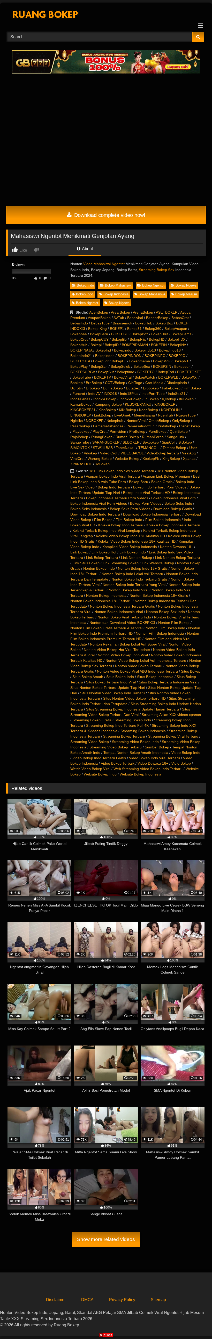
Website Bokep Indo (100, 774)
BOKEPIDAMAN (135, 345)
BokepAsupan (175, 328)
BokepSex (141, 366)
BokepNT (181, 361)
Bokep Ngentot (153, 285)
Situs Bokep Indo (120, 677)
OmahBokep (159, 421)
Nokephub (115, 421)
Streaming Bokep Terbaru (124, 736)
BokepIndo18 (170, 350)
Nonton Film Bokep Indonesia (160, 633)
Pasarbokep (80, 426)
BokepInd (103, 350)
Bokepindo (122, 350)
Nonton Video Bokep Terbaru (138, 666)
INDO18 (110, 393)
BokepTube (81, 377)
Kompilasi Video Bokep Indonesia (129, 547)
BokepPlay (79, 366)
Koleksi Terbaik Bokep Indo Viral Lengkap (106, 530)
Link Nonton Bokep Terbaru (177, 558)
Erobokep (151, 388)
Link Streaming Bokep (121, 563)
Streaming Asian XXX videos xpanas (171, 715)
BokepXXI (189, 377)
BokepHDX (176, 339)
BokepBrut (159, 334)
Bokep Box (164, 323)
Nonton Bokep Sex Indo (165, 612)
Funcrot (78, 393)
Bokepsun (182, 366)
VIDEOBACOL (131, 453)
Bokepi (96, 345)
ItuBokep (186, 399)
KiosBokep (107, 410)
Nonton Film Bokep (174, 622)
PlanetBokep (189, 426)
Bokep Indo (85, 285)
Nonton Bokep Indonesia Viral (118, 612)
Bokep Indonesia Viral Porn (173, 498)
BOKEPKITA (80, 361)
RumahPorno (153, 437)
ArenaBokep (143, 312)
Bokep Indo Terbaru (114, 487)
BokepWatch (145, 377)
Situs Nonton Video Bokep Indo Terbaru (112, 693)
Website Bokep (127, 458)
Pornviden (118, 431)
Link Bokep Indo (132, 552)
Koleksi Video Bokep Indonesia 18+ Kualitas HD (137, 541)
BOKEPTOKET (189, 372)
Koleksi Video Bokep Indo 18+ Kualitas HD (130, 536)
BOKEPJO (177, 356)
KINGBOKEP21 (82, 410)
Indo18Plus (129, 393)
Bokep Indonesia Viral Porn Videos (98, 503)
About (87, 249)
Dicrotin (76, 388)
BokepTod (166, 372)
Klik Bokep (127, 410)
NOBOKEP (94, 421)
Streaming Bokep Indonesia (143, 731)
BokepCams (181, 334)
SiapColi (168, 442)
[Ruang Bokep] (106, 15)
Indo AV (94, 393)
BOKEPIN (159, 345)
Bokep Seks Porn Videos (130, 509)
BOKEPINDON (129, 356)
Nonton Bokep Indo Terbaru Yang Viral (134, 585)
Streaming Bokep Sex (156, 270)
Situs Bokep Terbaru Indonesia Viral (168, 682)
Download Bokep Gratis (172, 509)
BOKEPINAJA (81, 350)
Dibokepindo (176, 383)
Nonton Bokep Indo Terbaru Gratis (139, 579)
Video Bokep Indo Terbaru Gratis (99, 758)
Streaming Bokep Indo (133, 720)
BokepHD (156, 339)
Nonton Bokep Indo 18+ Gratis (143, 568)
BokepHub (78, 345)
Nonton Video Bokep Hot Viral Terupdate (117, 650)
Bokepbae (78, 334)
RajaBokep (79, 437)
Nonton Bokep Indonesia (106, 595)
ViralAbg (189, 453)
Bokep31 (134, 328)
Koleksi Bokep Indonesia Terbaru (173, 525)
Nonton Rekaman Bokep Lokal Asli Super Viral (127, 644)
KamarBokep (81, 404)
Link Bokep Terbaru (102, 558)
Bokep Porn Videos (145, 503)
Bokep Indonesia (115, 294)
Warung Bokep (100, 458)
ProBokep (137, 431)
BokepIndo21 (81, 356)
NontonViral (136, 421)
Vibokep (90, 453)
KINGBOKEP (164, 404)
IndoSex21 (176, 393)
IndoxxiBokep (130, 399)
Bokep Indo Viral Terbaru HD (146, 493)
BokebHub (143, 323)
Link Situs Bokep (86, 563)
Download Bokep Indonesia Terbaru (152, 514)
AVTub (118, 318)
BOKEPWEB (168, 377)
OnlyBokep (181, 421)
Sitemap (158, 1299)
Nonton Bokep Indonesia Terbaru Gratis (122, 606)
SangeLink (175, 437)
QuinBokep (179, 431)
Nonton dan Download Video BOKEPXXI (122, 622)
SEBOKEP (131, 442)
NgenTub (165, 415)
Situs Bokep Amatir (87, 677)
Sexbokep (150, 442)
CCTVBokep (115, 383)
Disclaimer (56, 1299)
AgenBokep (98, 312)
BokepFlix (138, 339)
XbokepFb (150, 458)
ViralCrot (77, 458)
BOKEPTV (102, 377)
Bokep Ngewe (186, 285)
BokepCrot (79, 339)
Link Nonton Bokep (136, 558)
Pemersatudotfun (140, 426)
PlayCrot (100, 431)
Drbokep (93, 388)
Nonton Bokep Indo (99, 568)
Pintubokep (167, 426)
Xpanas (189, 458)
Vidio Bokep (181, 763)
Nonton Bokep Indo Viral (128, 590)
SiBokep (185, 442)
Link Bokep (79, 552)
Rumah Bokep (127, 437)
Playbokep (80, 431)
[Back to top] (196, 1324)
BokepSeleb (120, 366)
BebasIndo (79, 323)
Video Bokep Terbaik (117, 763)
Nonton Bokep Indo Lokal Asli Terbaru (132, 574)
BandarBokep (157, 318)
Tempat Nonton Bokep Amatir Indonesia (135, 752)
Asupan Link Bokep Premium (166, 476)
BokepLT (119, 361)
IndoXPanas (80, 399)
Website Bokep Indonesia (140, 774)
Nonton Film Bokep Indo (165, 628)
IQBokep (169, 399)
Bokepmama (139, 361)
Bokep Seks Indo (178, 503)
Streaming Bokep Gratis (91, 720)
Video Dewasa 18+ (153, 763)
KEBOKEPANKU (138, 404)
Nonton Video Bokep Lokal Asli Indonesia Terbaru (145, 660)
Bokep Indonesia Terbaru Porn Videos (117, 498)
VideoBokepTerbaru (163, 453)
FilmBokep (192, 388)
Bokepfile (119, 339)
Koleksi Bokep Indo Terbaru (120, 525)
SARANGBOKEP (105, 442)
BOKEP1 (117, 328)
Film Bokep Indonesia (163, 520)
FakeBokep (171, 388)
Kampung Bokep (108, 404)
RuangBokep (101, 437)
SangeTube (79, 442)
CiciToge (135, 383)
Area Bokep (120, 312)
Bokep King (97, 328)
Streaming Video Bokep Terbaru (115, 747)
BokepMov (161, 361)
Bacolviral (135, 318)
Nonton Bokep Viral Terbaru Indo (124, 617)
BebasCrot (180, 318)
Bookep (76, 383)
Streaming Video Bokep (89, 742)
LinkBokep (102, 415)
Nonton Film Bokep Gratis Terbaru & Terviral (106, 628)
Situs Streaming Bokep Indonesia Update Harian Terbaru (132, 709)
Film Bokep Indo (129, 520)
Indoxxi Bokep (104, 399)
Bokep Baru (138, 482)
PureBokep (157, 431)
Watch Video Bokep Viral (90, 769)
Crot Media (154, 383)
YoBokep (102, 464)
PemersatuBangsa (108, 426)
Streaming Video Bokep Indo (135, 742)
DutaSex (133, 388)
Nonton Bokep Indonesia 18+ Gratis (159, 595)
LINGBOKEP (80, 415)
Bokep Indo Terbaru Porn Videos (159, 487)
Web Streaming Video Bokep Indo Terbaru (148, 769)
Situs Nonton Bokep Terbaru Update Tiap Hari (107, 687)
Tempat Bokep (174, 448)
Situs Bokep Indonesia (155, 677)
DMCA (87, 1299)
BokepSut (106, 372)
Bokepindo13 (145, 350)
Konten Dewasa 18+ (176, 547)
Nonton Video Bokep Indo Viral (123, 655)
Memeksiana (144, 415)
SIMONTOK (80, 448)
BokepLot (101, 361)
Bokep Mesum (186, 294)
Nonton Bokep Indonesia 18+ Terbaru (101, 601)
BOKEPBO (119, 334)
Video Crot (108, 453)
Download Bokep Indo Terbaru (95, 514)
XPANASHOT (81, 464)
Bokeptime (125, 372)
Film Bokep (103, 520)
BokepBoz (140, 334)
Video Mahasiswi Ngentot (104, 264)
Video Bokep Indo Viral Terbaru (154, 758)
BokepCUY (100, 339)
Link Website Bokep (158, 563)
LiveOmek (122, 415)
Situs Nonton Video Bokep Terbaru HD (134, 698)
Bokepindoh (105, 356)
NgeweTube (186, 415)
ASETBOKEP (166, 312)
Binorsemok (122, 323)
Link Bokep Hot (104, 552)
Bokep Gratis (161, 482)
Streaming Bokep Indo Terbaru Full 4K (117, 725)
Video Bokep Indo (185, 752)
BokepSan (99, 366)
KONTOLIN (170, 410)
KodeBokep (148, 410)
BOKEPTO (146, 372)
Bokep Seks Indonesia (88, 509)
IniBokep (152, 399)
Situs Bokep (190, 671)
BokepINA (178, 345)
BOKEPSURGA (82, 372)
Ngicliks (76, 421)
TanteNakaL (125, 448)
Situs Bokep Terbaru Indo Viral (111, 682)
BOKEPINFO (155, 356)
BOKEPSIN (162, 366)
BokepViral (123, 377)
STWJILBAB (103, 448)
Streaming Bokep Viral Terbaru (173, 736)
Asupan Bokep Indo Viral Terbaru (113, 476)
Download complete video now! (109, 215)
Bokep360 (153, 328)
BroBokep (94, 383)
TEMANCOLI (149, 448)
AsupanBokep (99, 318)
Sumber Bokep (157, 747)
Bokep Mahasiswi (118, 285)
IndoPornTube (153, 393)
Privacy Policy (122, 1299)
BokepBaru (99, 334)
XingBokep (171, 458)
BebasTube (100, 323)
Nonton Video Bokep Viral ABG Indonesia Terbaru (137, 671)
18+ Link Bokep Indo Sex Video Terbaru (121, 471)
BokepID (112, 345)
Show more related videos (106, 1239)
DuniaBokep (113, 388)
